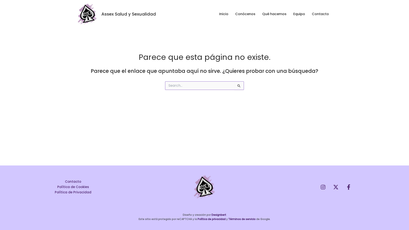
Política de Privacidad (73, 192)
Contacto (73, 181)
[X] (335, 187)
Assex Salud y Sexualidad (128, 14)
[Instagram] (323, 187)
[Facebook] (348, 187)
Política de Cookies (73, 187)
